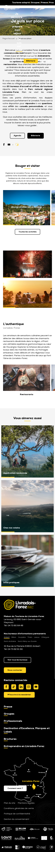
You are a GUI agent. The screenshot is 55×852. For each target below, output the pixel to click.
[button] (16, 16)
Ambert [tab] (7, 637)
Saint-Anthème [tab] (10, 641)
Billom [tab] (14, 637)
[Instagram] (28, 686)
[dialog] (19, 695)
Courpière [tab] (22, 637)
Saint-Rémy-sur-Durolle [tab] (27, 641)
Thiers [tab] (30, 637)
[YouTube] (36, 686)
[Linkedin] (21, 686)
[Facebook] (6, 686)
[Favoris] (26, 68)
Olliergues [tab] (45, 637)
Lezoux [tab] (36, 637)
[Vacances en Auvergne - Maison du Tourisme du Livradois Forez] (12, 7)
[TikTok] (13, 686)
